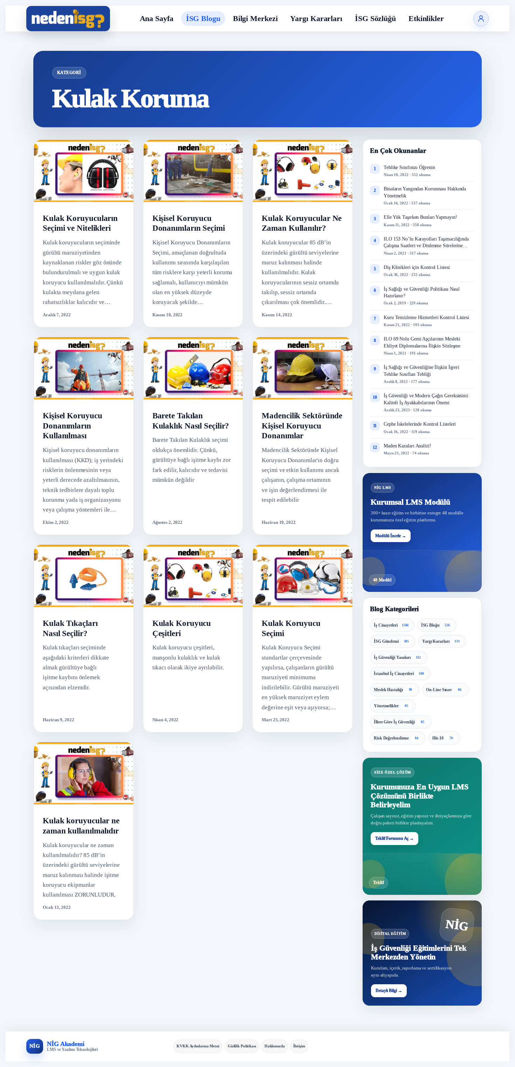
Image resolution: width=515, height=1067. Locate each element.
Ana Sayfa (156, 18)
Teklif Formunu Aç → (394, 838)
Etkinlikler (426, 18)
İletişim (299, 1046)
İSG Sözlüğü (375, 18)
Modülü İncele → (390, 535)
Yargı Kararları (316, 18)
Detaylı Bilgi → (389, 990)
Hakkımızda (275, 1046)
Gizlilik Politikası (242, 1046)
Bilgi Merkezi (255, 18)
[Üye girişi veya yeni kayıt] (481, 18)
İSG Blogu (203, 18)
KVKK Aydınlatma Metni (198, 1046)
